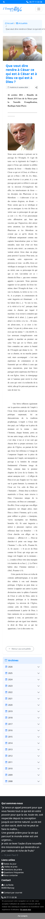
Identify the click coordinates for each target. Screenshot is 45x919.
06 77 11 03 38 (35, 2)
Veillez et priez (10, 866)
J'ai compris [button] (22, 916)
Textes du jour (9, 863)
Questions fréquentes (13, 872)
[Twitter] (4, 2)
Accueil (10, 23)
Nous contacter (10, 875)
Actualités (23, 23)
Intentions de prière (12, 869)
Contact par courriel (12, 892)
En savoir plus (25, 909)
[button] (31, 909)
